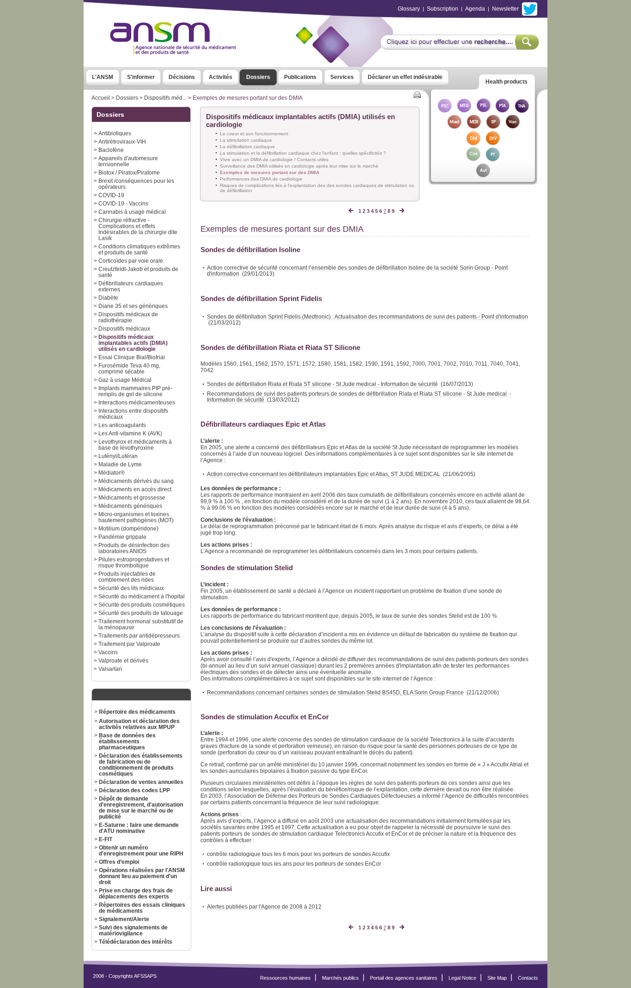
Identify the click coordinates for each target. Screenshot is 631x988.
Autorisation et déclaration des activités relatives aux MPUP (139, 724)
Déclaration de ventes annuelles (141, 782)
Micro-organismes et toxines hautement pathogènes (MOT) (136, 517)
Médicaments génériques (130, 506)
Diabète (108, 298)
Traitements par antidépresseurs (139, 636)
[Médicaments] (454, 127)
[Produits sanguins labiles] (483, 110)
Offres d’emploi (119, 862)
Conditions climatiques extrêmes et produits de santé (139, 249)
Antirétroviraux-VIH (122, 142)
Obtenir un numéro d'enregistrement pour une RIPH (141, 850)
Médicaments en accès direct (134, 489)
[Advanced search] (459, 47)
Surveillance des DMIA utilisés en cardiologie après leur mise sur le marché (299, 166)
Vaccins (108, 652)
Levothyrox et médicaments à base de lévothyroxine (135, 445)
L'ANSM (102, 77)
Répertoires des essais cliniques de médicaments (142, 908)
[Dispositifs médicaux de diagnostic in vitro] (493, 143)
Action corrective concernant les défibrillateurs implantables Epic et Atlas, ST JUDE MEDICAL (323, 474)
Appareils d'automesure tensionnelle (128, 161)
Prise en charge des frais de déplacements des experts (136, 893)
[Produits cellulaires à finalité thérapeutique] (444, 110)
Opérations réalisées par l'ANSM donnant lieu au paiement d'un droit (142, 876)
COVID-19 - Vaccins (123, 203)
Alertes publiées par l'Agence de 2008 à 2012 (264, 907)
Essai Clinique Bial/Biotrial (131, 357)
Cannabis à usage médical (132, 212)
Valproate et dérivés (123, 660)
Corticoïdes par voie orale (130, 261)
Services (342, 77)
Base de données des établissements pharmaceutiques (127, 741)
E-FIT (105, 839)
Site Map (497, 978)
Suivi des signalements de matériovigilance (133, 930)
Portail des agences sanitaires (403, 978)
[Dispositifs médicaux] (473, 143)
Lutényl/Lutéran (118, 456)
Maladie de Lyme (120, 464)
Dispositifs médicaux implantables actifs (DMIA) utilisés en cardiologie (133, 343)
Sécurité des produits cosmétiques (141, 605)
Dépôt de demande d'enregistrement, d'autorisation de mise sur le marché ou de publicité (141, 807)
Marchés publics (340, 978)
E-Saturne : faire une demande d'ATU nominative (139, 828)
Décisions (182, 77)
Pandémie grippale (122, 537)
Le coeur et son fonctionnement (254, 133)
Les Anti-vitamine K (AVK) (130, 433)
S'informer (141, 77)
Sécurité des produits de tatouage (140, 613)
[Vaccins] (512, 127)
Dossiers (258, 77)
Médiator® (111, 473)
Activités (220, 77)
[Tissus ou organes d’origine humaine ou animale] (522, 110)
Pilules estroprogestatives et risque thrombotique (133, 562)
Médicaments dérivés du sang (136, 481)
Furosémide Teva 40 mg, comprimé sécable (129, 368)
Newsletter (505, 9)
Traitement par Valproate (129, 644)
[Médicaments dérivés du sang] (473, 127)
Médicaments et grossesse (131, 497)
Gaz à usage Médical (125, 380)
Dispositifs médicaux (124, 328)
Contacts (528, 978)
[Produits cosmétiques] (473, 159)
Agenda (475, 9)
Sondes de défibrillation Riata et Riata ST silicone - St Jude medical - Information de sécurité (322, 384)
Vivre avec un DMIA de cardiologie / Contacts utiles (274, 159)
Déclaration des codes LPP (134, 790)
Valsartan (110, 669)
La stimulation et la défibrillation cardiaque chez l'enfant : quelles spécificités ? (303, 153)
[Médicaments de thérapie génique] (464, 110)
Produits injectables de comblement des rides (127, 577)
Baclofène (111, 150)
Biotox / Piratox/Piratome (129, 172)
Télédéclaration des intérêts (135, 942)
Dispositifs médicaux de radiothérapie (128, 317)
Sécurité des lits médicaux (131, 588)
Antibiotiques (114, 133)
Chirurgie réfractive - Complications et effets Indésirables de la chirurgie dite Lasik (137, 229)
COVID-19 (111, 195)
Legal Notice (462, 978)
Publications (300, 77)
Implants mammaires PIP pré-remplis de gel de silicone (135, 391)
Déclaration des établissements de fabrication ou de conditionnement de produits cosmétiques (140, 765)
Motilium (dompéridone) (128, 528)
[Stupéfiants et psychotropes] (493, 127)
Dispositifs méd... (165, 98)
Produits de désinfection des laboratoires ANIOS (134, 548)
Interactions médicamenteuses (136, 402)
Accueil (100, 98)
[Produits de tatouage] (493, 159)
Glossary (409, 9)
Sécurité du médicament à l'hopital (141, 596)
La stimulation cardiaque (246, 140)
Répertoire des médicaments (137, 712)
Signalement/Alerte (124, 919)
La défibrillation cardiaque (247, 146)
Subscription (442, 9)
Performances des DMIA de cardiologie (261, 178)
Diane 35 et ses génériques (133, 306)
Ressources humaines (285, 978)
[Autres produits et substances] (482, 175)
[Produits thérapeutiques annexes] (502, 110)
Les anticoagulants (122, 425)
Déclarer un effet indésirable (405, 77)
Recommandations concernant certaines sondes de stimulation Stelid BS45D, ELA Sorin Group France (335, 692)
